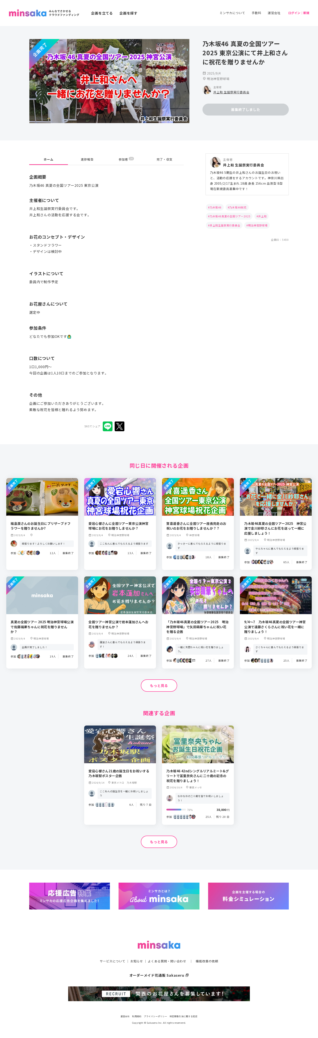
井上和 (262, 216)
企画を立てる (102, 13)
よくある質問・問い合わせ (167, 961)
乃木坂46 (216, 207)
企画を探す (128, 13)
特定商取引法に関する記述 (184, 1016)
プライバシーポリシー (155, 1016)
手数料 (256, 13)
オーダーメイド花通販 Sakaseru (159, 975)
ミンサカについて (232, 13)
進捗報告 (87, 159)
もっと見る (159, 685)
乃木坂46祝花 (238, 207)
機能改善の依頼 (207, 961)
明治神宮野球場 (258, 225)
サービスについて (112, 961)
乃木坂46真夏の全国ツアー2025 (230, 216)
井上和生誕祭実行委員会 (225, 225)
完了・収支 (165, 159)
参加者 (126, 159)
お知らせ (136, 961)
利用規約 (136, 1016)
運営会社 (274, 13)
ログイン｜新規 (298, 13)
